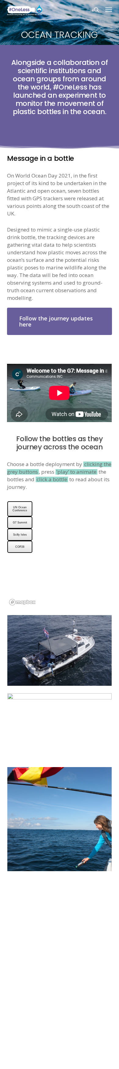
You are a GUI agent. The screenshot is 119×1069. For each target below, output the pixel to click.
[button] (108, 10)
